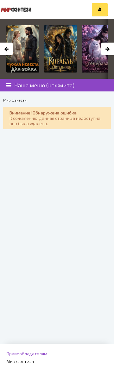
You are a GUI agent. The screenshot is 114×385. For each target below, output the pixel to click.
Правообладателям (26, 353)
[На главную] (16, 9)
